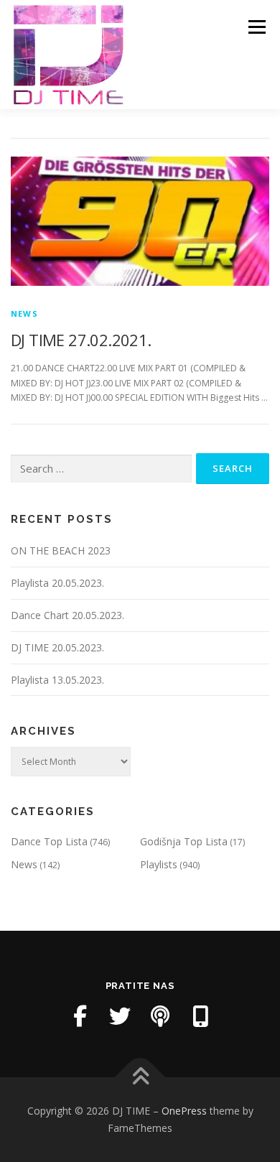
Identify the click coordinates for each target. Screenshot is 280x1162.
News (24, 313)
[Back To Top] (140, 1077)
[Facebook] (79, 1016)
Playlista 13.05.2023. (57, 680)
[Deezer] (200, 1016)
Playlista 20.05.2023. (57, 583)
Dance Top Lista (49, 841)
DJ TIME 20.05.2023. (57, 647)
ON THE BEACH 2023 (61, 550)
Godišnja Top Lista (184, 841)
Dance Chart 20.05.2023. (67, 615)
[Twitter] (120, 1016)
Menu (256, 27)
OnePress (184, 1110)
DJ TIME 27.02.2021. (81, 339)
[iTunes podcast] (160, 1016)
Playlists (158, 864)
